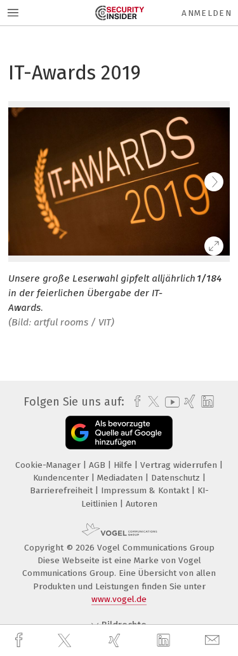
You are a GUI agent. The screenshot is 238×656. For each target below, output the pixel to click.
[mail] (214, 640)
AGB (98, 465)
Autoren (141, 503)
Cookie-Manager (49, 465)
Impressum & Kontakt (146, 490)
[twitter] (66, 641)
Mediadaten (121, 477)
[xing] (116, 640)
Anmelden (207, 13)
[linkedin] (165, 640)
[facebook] (20, 640)
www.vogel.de (119, 599)
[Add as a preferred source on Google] (119, 432)
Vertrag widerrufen (180, 465)
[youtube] (170, 402)
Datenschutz (176, 477)
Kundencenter (62, 477)
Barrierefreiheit (62, 490)
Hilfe (124, 465)
